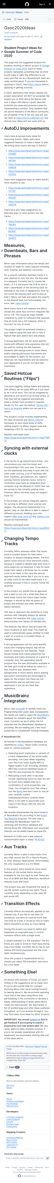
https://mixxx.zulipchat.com (30, 118)
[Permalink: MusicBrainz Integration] (2, 698)
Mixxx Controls (35, 419)
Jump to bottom (11, 33)
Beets (20, 791)
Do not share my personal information (27, 1172)
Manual (44, 1046)
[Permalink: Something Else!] (2, 972)
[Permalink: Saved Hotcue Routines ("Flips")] (2, 376)
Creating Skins (11, 1126)
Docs (47, 1167)
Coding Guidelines (13, 1119)
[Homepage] (27, 4)
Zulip (32, 1058)
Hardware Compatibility (15, 1101)
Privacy (14, 1167)
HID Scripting (11, 1147)
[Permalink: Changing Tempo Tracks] (2, 541)
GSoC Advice (34, 84)
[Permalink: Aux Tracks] (2, 847)
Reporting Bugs (12, 1104)
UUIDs (20, 744)
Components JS (12, 1145)
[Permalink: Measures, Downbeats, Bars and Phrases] (2, 250)
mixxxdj (9, 12)
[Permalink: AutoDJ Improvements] (2, 128)
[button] (47, 1158)
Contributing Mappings (14, 1138)
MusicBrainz (43, 715)
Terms (7, 1167)
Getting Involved (12, 1106)
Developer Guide (12, 1124)
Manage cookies (31, 1170)
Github (25, 1058)
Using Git (9, 1122)
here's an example (13, 408)
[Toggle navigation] (4, 4)
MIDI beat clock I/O (22, 516)
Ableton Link (43, 516)
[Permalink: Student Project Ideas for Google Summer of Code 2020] (2, 52)
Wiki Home (29, 1046)
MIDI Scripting (11, 1142)
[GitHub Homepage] (19, 1176)
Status (30, 1167)
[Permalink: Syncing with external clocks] (2, 451)
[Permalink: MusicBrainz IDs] (2, 736)
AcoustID (20, 708)
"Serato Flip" (42, 405)
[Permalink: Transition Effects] (2, 904)
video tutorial (22, 303)
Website (37, 1046)
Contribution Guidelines (15, 1117)
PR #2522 (39, 839)
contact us (35, 1019)
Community (39, 1167)
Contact (20, 1170)
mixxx (19, 12)
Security (23, 1167)
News (9, 1049)
